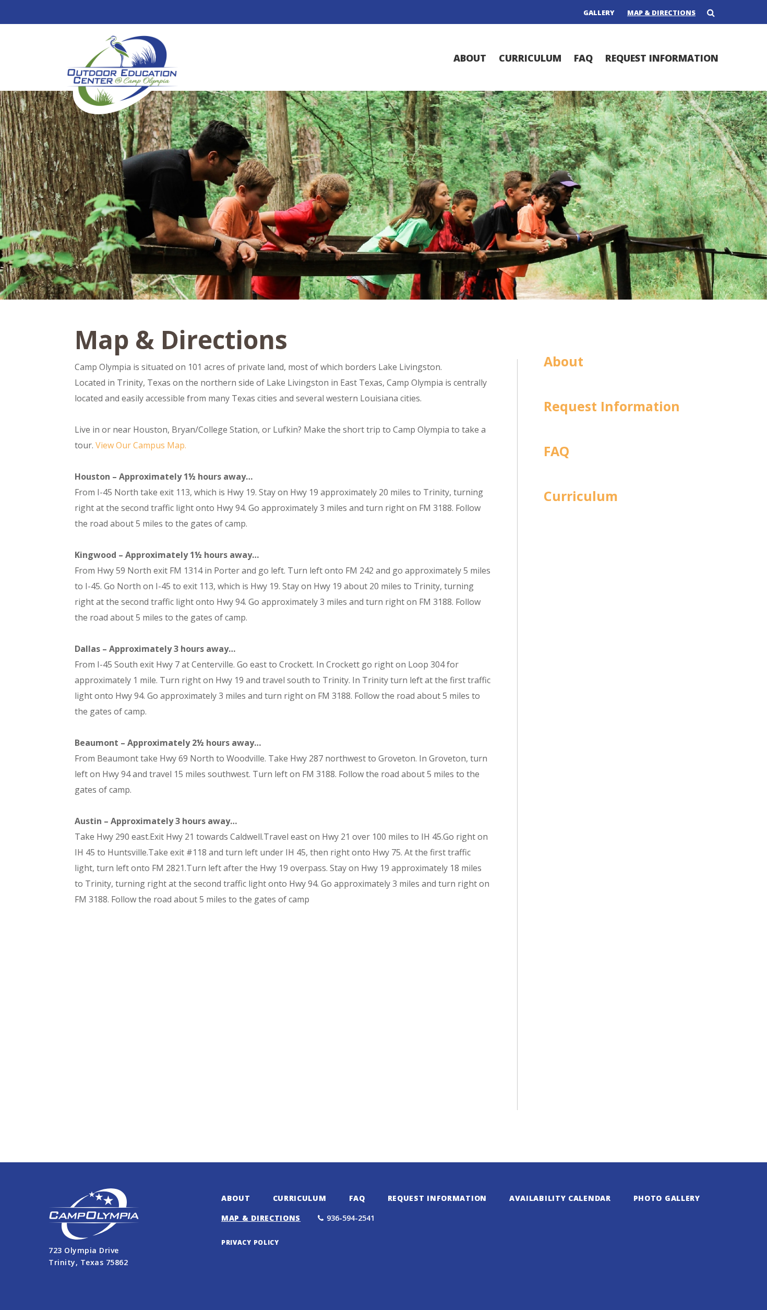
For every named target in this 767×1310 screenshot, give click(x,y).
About (469, 58)
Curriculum (530, 58)
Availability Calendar (560, 1198)
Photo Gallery (666, 1198)
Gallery (599, 12)
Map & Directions (661, 12)
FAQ (583, 58)
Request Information (661, 58)
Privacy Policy (250, 1242)
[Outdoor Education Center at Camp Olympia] (123, 110)
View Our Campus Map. (140, 445)
